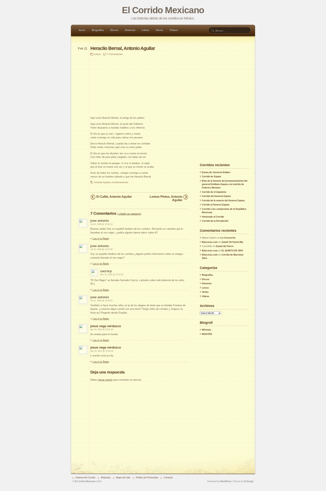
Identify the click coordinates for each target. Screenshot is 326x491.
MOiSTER (207, 334)
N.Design (249, 481)
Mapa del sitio (123, 477)
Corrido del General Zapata (216, 196)
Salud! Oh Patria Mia (232, 242)
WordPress (225, 481)
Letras (145, 30)
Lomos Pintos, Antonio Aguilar (166, 198)
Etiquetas (106, 477)
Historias (130, 30)
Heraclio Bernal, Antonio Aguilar (122, 48)
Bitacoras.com (210, 242)
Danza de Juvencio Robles (216, 172)
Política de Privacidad (147, 477)
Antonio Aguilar (102, 182)
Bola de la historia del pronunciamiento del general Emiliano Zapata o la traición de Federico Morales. (224, 184)
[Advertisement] (139, 85)
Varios (159, 30)
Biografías (98, 30)
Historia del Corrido (85, 477)
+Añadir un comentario (129, 213)
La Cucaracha (227, 237)
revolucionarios (119, 182)
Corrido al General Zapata (215, 204)
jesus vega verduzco (105, 326)
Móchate (206, 329)
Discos (114, 30)
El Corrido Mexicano (163, 10)
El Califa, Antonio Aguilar (114, 196)
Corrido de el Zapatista (214, 192)
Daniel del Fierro (224, 246)
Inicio (82, 30)
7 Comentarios (115, 54)
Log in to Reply (101, 238)
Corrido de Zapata (211, 176)
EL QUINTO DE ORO (232, 250)
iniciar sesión (105, 379)
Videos (174, 30)
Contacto (168, 477)
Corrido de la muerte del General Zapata (223, 200)
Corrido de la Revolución (215, 221)
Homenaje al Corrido (213, 216)
